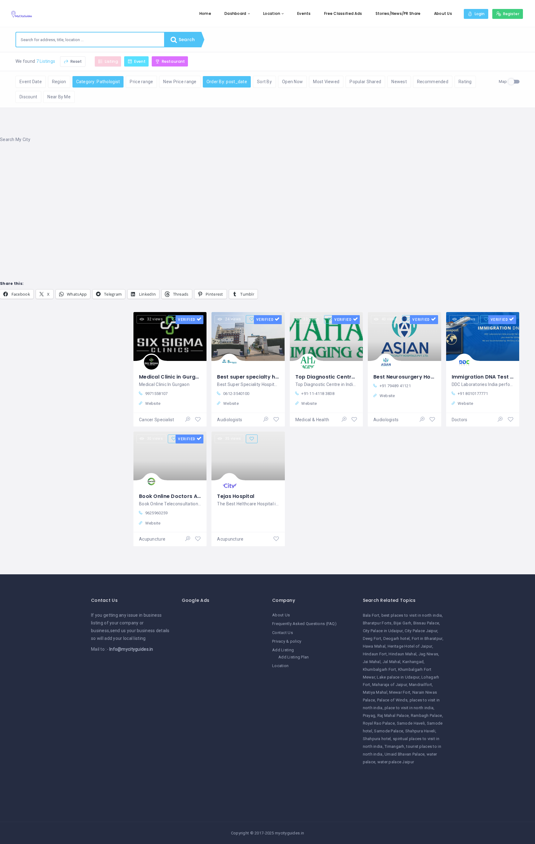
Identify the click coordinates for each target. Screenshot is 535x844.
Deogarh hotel (396, 638)
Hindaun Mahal (402, 654)
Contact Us (282, 632)
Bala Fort (371, 615)
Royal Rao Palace (379, 723)
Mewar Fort (399, 692)
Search (186, 39)
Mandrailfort (420, 684)
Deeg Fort (372, 638)
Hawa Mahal (374, 646)
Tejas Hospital (235, 496)
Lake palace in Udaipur (398, 677)
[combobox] (90, 39)
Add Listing (283, 650)
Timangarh (394, 746)
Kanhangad (413, 661)
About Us (443, 13)
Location (271, 13)
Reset (75, 61)
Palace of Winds (392, 700)
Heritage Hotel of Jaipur (410, 646)
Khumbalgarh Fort (379, 669)
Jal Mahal (392, 661)
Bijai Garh (402, 623)
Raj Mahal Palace (393, 715)
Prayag (369, 715)
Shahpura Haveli (420, 731)
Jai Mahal (372, 661)
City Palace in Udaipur (383, 630)
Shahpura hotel (377, 738)
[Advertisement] (186, 197)
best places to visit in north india (411, 615)
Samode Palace (388, 731)
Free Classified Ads (343, 13)
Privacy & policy (286, 641)
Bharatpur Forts (377, 623)
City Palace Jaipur (421, 630)
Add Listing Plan (293, 657)
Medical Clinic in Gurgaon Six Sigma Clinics (195, 376)
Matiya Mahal (375, 692)
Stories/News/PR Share (398, 13)
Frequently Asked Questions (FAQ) (304, 623)
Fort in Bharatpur (427, 638)
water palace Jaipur (395, 762)
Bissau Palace (426, 623)
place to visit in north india (409, 707)
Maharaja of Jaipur (389, 684)
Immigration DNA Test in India (490, 376)
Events (304, 13)
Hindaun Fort (375, 654)
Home (205, 13)
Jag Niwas (428, 654)
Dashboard (235, 13)
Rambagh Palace (426, 715)
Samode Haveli (411, 723)
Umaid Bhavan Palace (404, 754)
